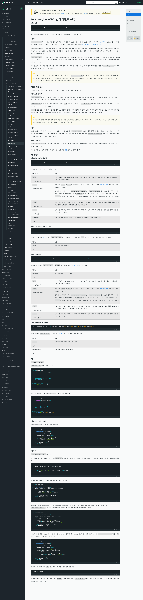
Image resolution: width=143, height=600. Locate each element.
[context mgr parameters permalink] (51, 226)
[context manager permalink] (43, 94)
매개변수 (45, 237)
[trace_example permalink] (45, 362)
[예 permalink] (34, 359)
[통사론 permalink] (38, 23)
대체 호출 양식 (130, 20)
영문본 (62, 13)
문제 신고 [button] (107, 12)
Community (35, 2)
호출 (66, 150)
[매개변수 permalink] (40, 154)
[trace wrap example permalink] (37, 451)
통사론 (129, 14)
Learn (41, 2)
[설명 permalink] (36, 39)
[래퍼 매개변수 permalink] (41, 254)
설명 (128, 17)
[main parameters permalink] (48, 158)
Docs (28, 2)
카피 (117, 30)
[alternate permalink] (45, 87)
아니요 (136, 38)
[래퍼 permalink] (35, 128)
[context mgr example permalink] (47, 421)
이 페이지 (84, 13)
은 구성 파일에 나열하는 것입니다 (92, 44)
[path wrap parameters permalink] (49, 322)
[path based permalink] (42, 140)
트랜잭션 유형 (104, 184)
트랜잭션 (102, 42)
